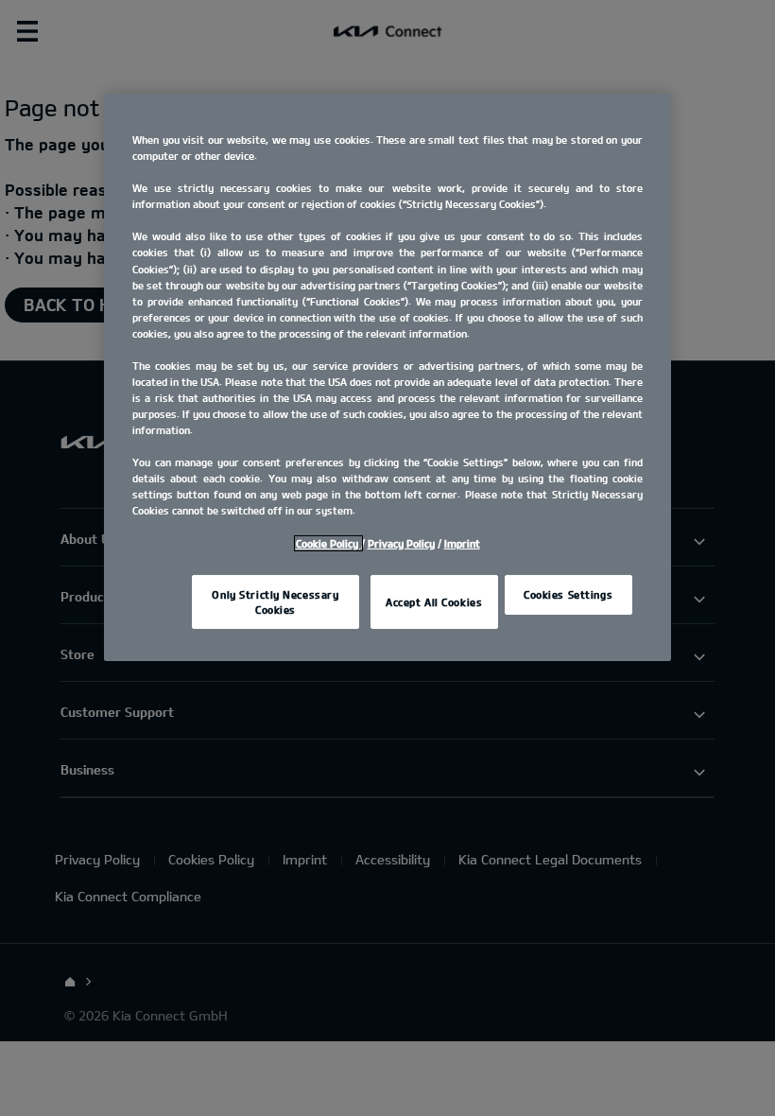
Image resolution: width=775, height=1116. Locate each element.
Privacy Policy (401, 543)
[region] (387, 377)
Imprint (462, 543)
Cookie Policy (328, 543)
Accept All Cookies (434, 602)
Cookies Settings (568, 594)
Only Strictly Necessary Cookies (275, 602)
